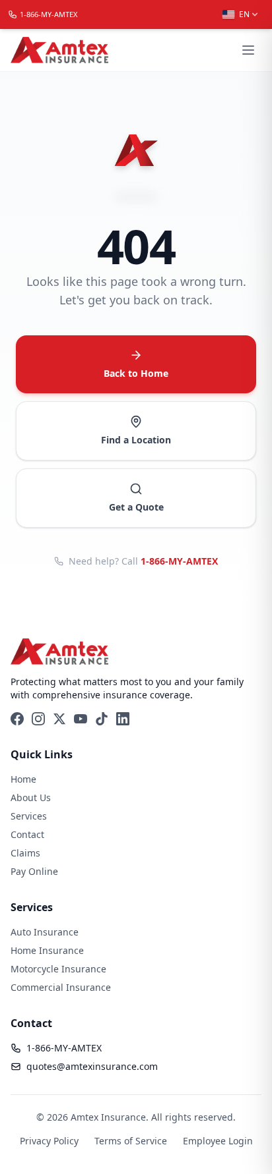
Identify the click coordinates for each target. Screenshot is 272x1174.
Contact (27, 834)
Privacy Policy (49, 1140)
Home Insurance (47, 950)
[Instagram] (38, 718)
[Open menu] (248, 50)
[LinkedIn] (122, 718)
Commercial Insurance (61, 987)
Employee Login (218, 1140)
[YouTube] (80, 718)
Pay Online (34, 871)
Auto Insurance (45, 932)
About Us (31, 797)
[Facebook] (17, 718)
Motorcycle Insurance (58, 969)
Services (29, 816)
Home (23, 779)
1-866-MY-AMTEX (179, 561)
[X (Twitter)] (59, 718)
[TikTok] (101, 718)
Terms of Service (130, 1140)
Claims (25, 853)
